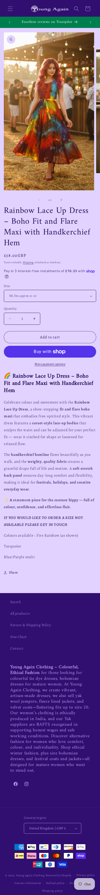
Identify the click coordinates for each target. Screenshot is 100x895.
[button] (10, 8)
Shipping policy (52, 891)
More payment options (50, 364)
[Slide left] (38, 199)
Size (7, 286)
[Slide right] (61, 199)
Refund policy (55, 883)
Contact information (27, 883)
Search (15, 601)
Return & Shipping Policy (30, 625)
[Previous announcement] (9, 22)
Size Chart (18, 636)
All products (20, 613)
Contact (16, 648)
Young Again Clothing (30, 875)
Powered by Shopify (59, 875)
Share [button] (13, 572)
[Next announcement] (90, 22)
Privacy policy (85, 875)
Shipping (28, 262)
